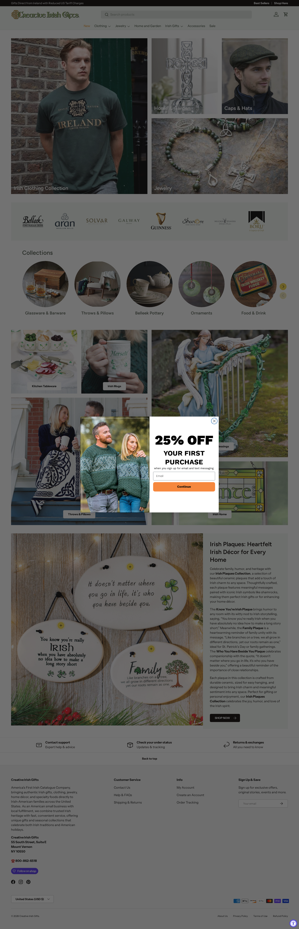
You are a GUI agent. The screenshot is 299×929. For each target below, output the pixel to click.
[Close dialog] (214, 421)
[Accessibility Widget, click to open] (293, 923)
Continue (184, 487)
